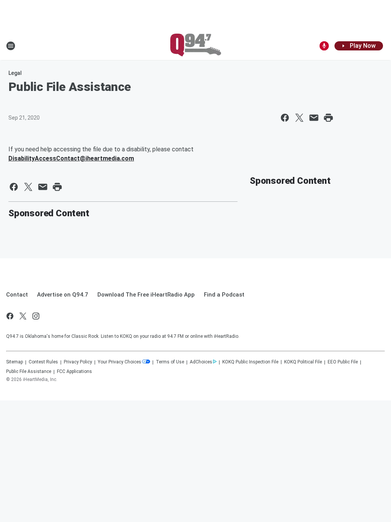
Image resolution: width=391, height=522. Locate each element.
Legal (15, 73)
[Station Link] (195, 46)
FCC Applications (74, 371)
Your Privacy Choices (119, 362)
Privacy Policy (78, 362)
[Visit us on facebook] (10, 316)
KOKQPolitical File (303, 362)
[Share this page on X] (299, 117)
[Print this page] (328, 117)
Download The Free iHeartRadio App (146, 294)
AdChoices (201, 362)
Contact (17, 294)
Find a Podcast (224, 294)
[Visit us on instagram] (35, 316)
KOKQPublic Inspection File (250, 362)
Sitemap (14, 362)
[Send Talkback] (324, 45)
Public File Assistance (28, 371)
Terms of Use (170, 362)
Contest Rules (43, 362)
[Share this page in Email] (314, 117)
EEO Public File (343, 362)
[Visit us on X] (22, 316)
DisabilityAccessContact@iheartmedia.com (71, 158)
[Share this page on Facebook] (285, 117)
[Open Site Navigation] (10, 45)
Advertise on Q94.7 (62, 294)
